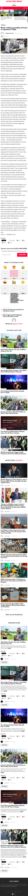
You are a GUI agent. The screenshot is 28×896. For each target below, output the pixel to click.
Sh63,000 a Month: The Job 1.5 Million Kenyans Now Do (6, 18)
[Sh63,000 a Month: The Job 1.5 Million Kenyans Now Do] (7, 12)
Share (2, 40)
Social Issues (17, 448)
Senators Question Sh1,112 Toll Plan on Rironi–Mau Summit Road (13, 412)
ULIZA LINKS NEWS (14, 1)
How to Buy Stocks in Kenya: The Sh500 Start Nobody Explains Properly (21, 18)
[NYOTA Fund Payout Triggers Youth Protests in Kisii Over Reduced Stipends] (14, 443)
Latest (14, 5)
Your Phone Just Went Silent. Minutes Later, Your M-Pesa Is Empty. (13, 432)
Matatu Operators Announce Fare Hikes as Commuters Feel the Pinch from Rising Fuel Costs (14, 556)
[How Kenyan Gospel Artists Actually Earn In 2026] (14, 382)
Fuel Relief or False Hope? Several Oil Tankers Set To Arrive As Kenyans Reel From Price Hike (13, 532)
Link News (3, 347)
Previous (0, 15)
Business (19, 460)
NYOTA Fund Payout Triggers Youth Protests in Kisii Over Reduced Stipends (13, 453)
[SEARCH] (26, 8)
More (9, 648)
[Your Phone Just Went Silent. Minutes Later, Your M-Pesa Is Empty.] (14, 423)
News (12, 448)
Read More (4, 662)
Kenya (2, 448)
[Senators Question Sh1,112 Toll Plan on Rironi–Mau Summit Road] (14, 402)
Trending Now (4, 450)
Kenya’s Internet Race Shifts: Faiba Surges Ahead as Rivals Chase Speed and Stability (13, 605)
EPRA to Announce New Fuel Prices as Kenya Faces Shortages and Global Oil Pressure (13, 581)
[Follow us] (24, 8)
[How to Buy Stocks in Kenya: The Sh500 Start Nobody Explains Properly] (21, 12)
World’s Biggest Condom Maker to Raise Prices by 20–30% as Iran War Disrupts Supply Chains (14, 481)
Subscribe (22, 254)
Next (27, 15)
